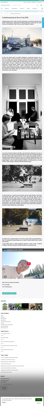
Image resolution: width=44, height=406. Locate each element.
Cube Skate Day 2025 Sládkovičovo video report (8, 368)
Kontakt (25, 2)
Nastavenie (3, 402)
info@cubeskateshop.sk (5, 380)
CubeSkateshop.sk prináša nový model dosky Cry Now (9, 370)
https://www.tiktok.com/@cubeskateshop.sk (11, 384)
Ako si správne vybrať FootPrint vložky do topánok (9, 345)
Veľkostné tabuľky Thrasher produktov (7, 349)
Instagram (6, 384)
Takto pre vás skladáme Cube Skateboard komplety (9, 357)
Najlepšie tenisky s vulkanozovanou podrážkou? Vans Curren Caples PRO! (12, 365)
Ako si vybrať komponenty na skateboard (7, 341)
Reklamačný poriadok (4, 327)
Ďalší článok (14, 293)
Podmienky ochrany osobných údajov (7, 324)
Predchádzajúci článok (6, 293)
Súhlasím (38, 399)
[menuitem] (2, 8)
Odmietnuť (39, 403)
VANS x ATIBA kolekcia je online (6, 363)
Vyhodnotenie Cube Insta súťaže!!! (6, 372)
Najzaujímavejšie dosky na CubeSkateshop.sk (8, 361)
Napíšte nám (28, 2)
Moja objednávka (34, 2)
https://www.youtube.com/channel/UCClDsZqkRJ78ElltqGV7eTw (9, 384)
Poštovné (2, 323)
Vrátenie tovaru (39, 2)
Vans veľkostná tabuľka (4, 337)
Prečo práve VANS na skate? (5, 333)
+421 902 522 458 (3, 382)
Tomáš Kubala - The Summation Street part (8, 359)
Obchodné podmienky (4, 326)
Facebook (4, 384)
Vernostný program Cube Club (5, 321)
